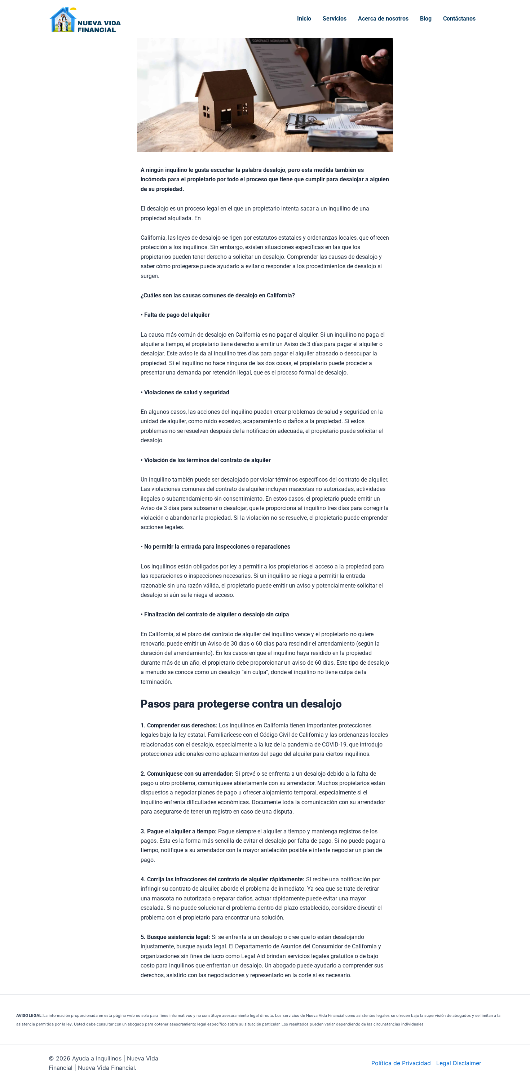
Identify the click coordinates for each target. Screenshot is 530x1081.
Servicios (334, 18)
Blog (426, 18)
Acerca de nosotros (383, 18)
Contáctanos (459, 18)
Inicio (304, 18)
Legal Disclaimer (458, 1063)
